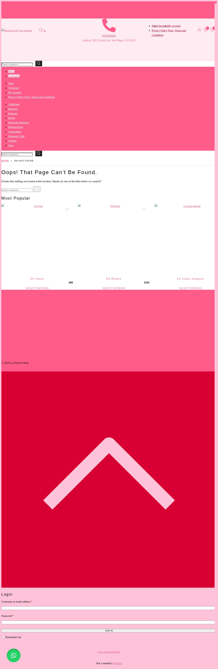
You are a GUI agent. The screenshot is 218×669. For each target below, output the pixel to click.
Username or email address (16, 601)
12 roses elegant (190, 278)
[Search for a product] (42, 30)
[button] (13, 655)
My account (174, 25)
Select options (37, 288)
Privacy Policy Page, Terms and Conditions (31, 97)
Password (7, 615)
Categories (14, 76)
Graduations (14, 131)
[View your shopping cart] (206, 31)
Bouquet (12, 113)
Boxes (11, 118)
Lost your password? (109, 651)
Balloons (13, 109)
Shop (11, 83)
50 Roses (113, 278)
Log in (109, 630)
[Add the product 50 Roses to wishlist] (144, 209)
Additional (14, 104)
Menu (11, 71)
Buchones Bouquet (18, 122)
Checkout (162, 25)
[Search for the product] (38, 63)
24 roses (37, 278)
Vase (10, 145)
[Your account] (199, 30)
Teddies (12, 140)
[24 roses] (37, 239)
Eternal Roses (15, 127)
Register (117, 663)
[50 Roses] (114, 239)
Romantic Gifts (16, 136)
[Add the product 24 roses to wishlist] (67, 209)
